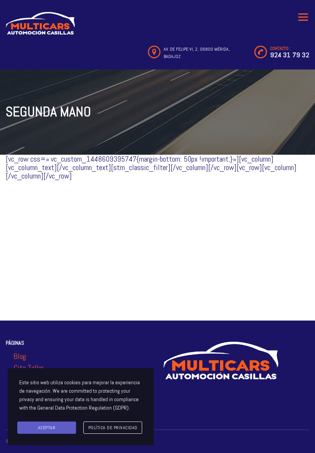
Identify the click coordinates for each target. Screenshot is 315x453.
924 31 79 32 (289, 54)
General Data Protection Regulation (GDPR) (83, 407)
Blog (19, 356)
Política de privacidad (113, 428)
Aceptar (47, 428)
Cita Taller (28, 368)
